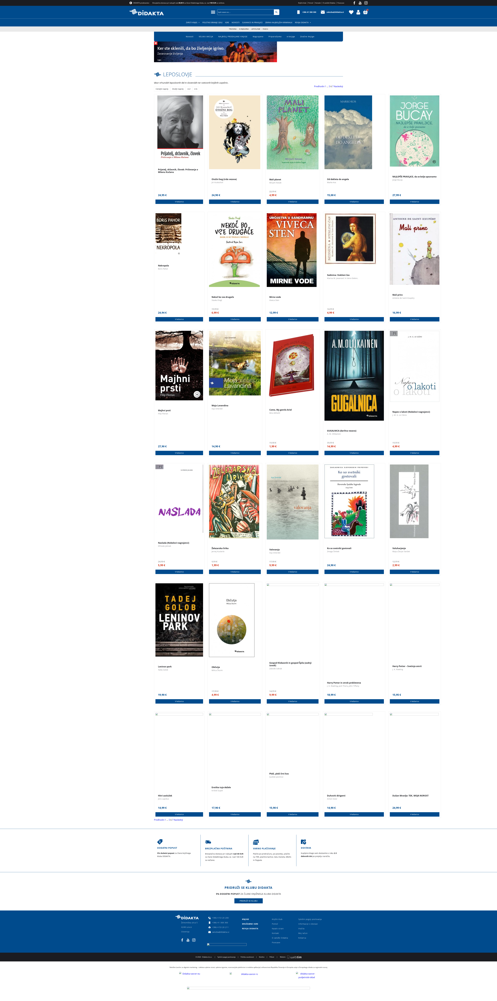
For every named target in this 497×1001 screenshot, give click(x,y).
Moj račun (303, 933)
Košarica (302, 938)
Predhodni (319, 86)
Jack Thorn (343, 686)
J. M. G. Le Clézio (399, 415)
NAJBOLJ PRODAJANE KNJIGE (233, 36)
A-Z (189, 89)
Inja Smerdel (217, 408)
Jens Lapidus (163, 799)
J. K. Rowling (332, 686)
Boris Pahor (163, 269)
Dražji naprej (178, 89)
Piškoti (271, 957)
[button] (213, 12)
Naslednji (338, 86)
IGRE (227, 22)
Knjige (245, 919)
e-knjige (291, 36)
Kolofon (261, 957)
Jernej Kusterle (218, 551)
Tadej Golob (163, 670)
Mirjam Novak (275, 182)
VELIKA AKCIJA (206, 36)
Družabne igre (250, 924)
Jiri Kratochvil (217, 182)
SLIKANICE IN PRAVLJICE (252, 22)
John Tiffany (354, 686)
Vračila (301, 928)
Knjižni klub (277, 919)
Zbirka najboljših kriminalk (278, 22)
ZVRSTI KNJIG (191, 22)
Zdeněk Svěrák (275, 668)
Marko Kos (331, 182)
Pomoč (275, 924)
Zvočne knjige (307, 36)
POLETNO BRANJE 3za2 (212, 22)
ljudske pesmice (276, 777)
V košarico (179, 201)
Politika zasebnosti (247, 957)
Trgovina (233, 29)
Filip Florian (163, 413)
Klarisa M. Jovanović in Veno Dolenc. (342, 278)
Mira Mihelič (274, 413)
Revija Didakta (302, 22)
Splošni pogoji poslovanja (310, 919)
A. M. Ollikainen (334, 434)
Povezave (276, 942)
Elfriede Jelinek (164, 546)
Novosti (236, 22)
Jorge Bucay (397, 180)
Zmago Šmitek (333, 551)
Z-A (195, 89)
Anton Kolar (332, 799)
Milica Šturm (217, 670)
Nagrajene (258, 36)
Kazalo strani (278, 928)
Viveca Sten (274, 300)
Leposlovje (255, 29)
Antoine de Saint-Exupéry (403, 298)
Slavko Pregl (217, 300)
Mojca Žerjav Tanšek (401, 551)
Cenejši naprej (162, 89)
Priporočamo (275, 36)
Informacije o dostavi (308, 924)
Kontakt (275, 933)
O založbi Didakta (280, 938)
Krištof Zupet (217, 790)
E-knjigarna (244, 29)
